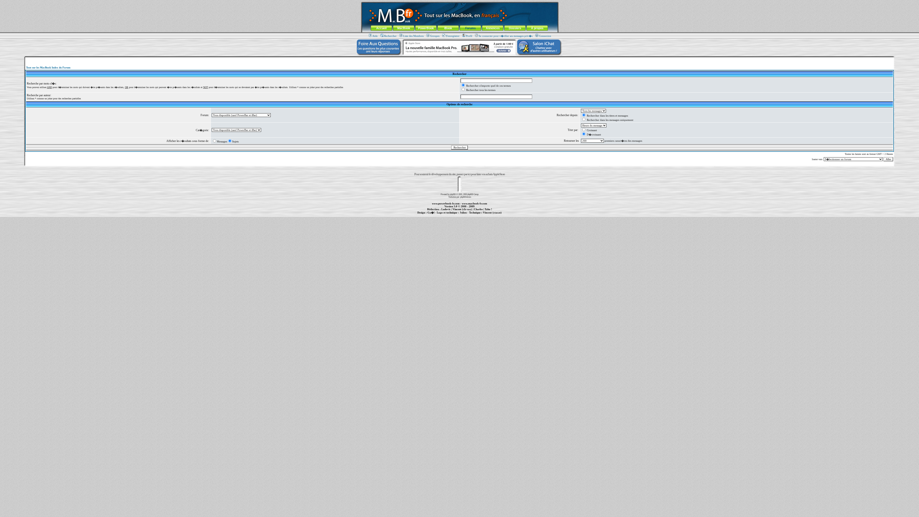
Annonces (493, 28)
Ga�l (430, 212)
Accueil (381, 28)
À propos (537, 28)
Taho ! (488, 209)
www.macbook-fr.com (474, 203)
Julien (463, 212)
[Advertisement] (459, 59)
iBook (448, 28)
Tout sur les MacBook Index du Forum (48, 67)
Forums (470, 28)
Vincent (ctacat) (492, 212)
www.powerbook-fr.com (446, 203)
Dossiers (515, 28)
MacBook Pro (442, 215)
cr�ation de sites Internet (490, 215)
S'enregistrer (453, 35)
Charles (478, 209)
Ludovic (446, 209)
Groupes (434, 35)
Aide (375, 35)
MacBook (403, 28)
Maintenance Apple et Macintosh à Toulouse (467, 215)
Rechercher (390, 35)
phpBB (453, 194)
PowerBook (426, 28)
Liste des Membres (413, 35)
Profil (469, 35)
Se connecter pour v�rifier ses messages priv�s (505, 35)
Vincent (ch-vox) (462, 209)
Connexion (545, 35)
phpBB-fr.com (465, 197)
